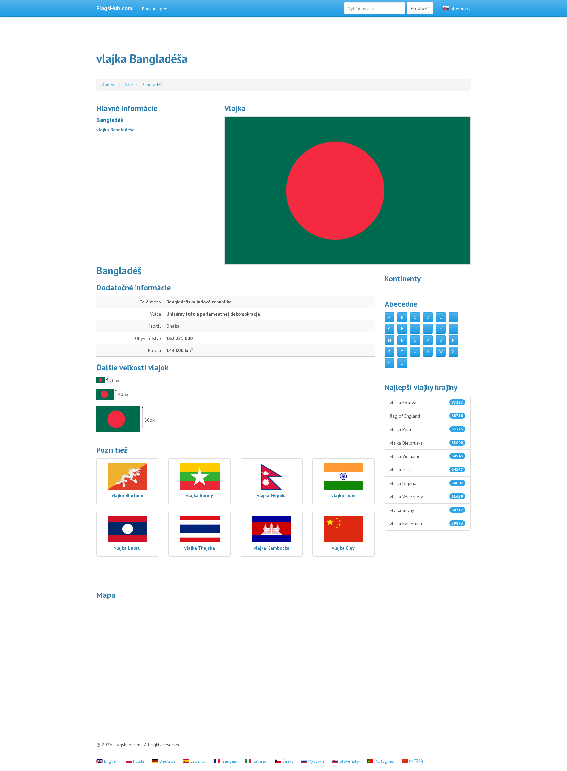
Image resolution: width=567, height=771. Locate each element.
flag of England (426, 416)
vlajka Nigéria (426, 483)
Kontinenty (152, 8)
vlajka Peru (426, 429)
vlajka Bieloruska (426, 443)
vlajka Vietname (426, 456)
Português (384, 761)
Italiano (259, 761)
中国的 (415, 761)
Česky (288, 761)
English (111, 761)
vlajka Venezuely (426, 497)
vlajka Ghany (426, 510)
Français (229, 761)
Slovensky (460, 8)
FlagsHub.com (114, 8)
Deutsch (167, 761)
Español (198, 761)
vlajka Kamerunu (426, 524)
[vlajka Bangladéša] (347, 190)
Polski (138, 761)
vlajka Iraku (426, 470)
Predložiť (420, 8)
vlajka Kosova (426, 403)
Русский (316, 761)
